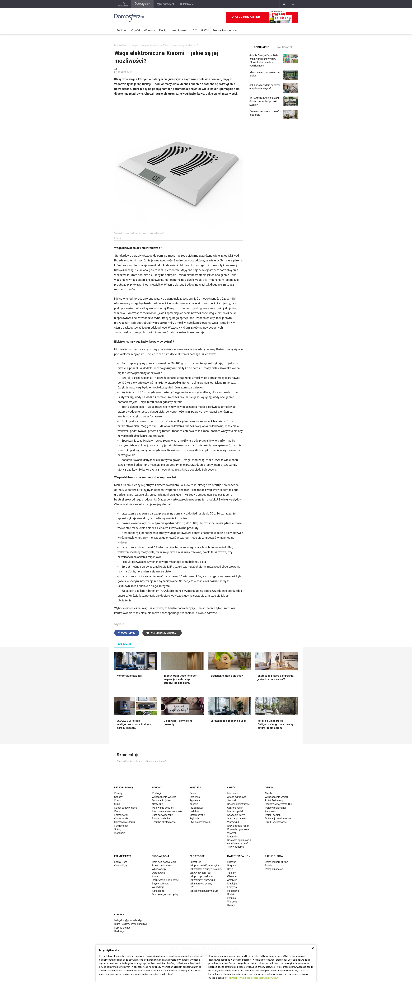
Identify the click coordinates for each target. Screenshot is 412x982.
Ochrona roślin (235, 807)
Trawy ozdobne (235, 846)
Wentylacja (158, 887)
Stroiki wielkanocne (276, 822)
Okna (117, 804)
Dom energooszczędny (165, 894)
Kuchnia (194, 804)
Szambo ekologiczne (164, 822)
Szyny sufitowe (160, 883)
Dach (117, 811)
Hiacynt (231, 862)
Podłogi (156, 793)
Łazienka (195, 796)
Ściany (118, 829)
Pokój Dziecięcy (274, 800)
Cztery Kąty (120, 865)
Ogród (135, 30)
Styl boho (195, 818)
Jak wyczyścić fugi (200, 872)
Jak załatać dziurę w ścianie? (206, 869)
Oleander (232, 876)
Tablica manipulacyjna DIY (204, 890)
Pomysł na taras (274, 869)
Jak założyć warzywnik (202, 880)
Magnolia (232, 836)
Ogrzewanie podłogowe (165, 880)
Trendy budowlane (224, 30)
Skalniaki (232, 800)
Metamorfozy (197, 815)
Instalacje (119, 833)
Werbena (232, 901)
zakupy (134, 45)
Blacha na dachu (161, 818)
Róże (230, 869)
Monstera (232, 793)
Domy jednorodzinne (276, 862)
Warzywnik (233, 822)
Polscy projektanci (275, 807)
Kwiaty (231, 905)
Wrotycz (232, 833)
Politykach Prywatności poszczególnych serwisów (252, 978)
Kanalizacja (158, 890)
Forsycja (232, 887)
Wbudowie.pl (159, 869)
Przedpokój (196, 807)
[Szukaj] (284, 4)
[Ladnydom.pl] (122, 4)
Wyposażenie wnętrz (276, 796)
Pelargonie (233, 890)
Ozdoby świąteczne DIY (278, 804)
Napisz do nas (122, 927)
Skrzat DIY (195, 862)
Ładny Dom (120, 862)
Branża (268, 865)
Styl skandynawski (200, 822)
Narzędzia (157, 804)
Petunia (231, 898)
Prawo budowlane (162, 865)
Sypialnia (195, 800)
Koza (155, 876)
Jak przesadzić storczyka (204, 865)
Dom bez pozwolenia (164, 862)
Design (163, 30)
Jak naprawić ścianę (201, 883)
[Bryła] (187, 4)
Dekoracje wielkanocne (278, 818)
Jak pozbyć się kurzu (201, 876)
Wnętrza (149, 30)
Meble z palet (235, 811)
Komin (117, 800)
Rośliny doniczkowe (238, 804)
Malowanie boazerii (163, 807)
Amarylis (232, 880)
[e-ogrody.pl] (165, 4)
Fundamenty (121, 825)
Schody (118, 796)
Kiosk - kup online (246, 17)
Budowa (121, 30)
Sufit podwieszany (162, 815)
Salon (193, 793)
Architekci (270, 811)
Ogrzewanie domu (124, 822)
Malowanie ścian (161, 800)
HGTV (204, 30)
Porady (118, 793)
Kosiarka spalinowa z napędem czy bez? (239, 842)
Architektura (180, 30)
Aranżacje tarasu (236, 818)
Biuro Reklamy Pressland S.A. (130, 923)
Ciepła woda (121, 818)
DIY (194, 30)
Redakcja (119, 931)
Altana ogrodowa (236, 796)
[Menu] (293, 4)
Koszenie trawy (236, 815)
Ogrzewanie (158, 872)
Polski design (273, 815)
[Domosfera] (142, 4)
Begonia (231, 865)
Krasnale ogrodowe (238, 829)
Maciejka (232, 883)
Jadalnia (194, 811)
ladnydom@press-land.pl (128, 920)
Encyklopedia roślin (238, 825)
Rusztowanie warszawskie (167, 811)
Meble (268, 793)
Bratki (230, 894)
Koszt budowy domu (125, 807)
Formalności (121, 815)
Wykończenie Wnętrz (164, 796)
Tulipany (231, 872)
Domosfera (120, 45)
